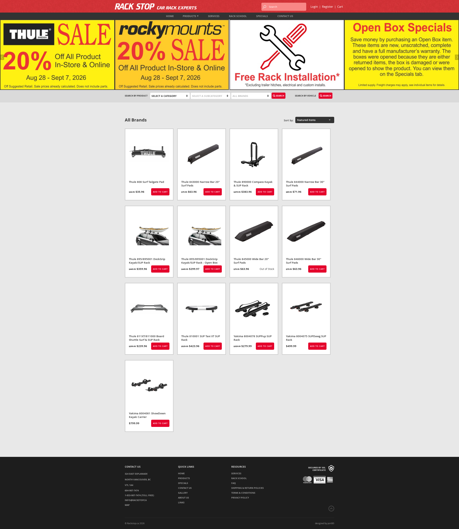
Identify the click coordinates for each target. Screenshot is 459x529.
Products (189, 16)
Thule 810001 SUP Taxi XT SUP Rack (200, 338)
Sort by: (289, 120)
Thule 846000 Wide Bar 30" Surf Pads (303, 260)
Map (127, 505)
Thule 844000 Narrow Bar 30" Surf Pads (305, 183)
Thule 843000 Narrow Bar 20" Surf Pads (200, 183)
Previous (2, 57)
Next (456, 57)
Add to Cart (160, 191)
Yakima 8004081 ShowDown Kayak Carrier (147, 415)
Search (326, 95)
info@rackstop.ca (136, 500)
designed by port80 (324, 523)
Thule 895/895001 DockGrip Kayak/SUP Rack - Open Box (199, 260)
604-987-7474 (132, 490)
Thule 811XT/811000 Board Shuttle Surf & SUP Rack (146, 338)
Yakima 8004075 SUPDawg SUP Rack (306, 338)
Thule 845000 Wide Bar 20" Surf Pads (251, 260)
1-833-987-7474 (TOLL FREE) (139, 495)
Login (314, 7)
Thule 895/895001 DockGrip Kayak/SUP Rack (147, 260)
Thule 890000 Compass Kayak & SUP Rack (253, 183)
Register (327, 7)
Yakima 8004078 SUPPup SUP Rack (253, 338)
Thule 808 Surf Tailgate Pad (146, 182)
